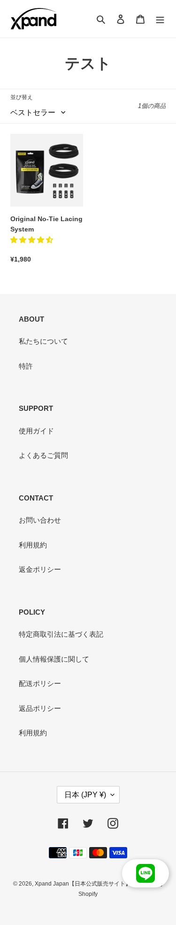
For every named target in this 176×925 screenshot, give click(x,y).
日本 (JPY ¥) (85, 795)
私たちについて (43, 341)
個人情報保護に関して (54, 659)
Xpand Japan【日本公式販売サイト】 (83, 883)
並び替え (21, 97)
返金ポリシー (40, 569)
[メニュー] (160, 19)
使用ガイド (36, 431)
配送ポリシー (40, 683)
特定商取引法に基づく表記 (61, 634)
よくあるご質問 (43, 455)
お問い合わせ (40, 520)
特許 (26, 366)
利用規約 (33, 545)
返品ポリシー (40, 708)
